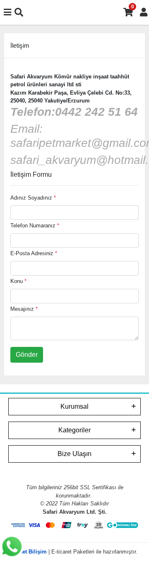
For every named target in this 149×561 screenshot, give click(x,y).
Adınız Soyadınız (33, 198)
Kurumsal (74, 406)
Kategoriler (74, 430)
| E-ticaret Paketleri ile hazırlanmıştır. (74, 552)
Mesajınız (24, 309)
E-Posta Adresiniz (33, 253)
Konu (18, 281)
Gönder (27, 354)
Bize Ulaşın (74, 453)
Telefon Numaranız (34, 225)
